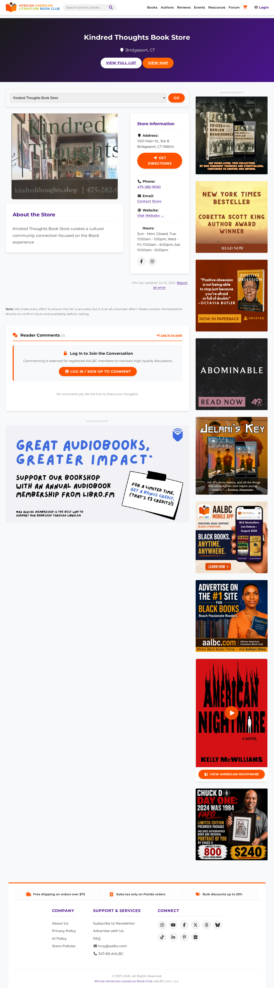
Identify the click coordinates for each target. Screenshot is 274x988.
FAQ (96, 939)
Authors (167, 7)
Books (152, 7)
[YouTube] (173, 925)
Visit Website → (150, 216)
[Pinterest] (184, 937)
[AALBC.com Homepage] (32, 7)
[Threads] (206, 925)
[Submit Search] (110, 7)
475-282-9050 (149, 187)
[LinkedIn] (173, 937)
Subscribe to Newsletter (114, 923)
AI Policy (59, 939)
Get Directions (159, 161)
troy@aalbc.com (112, 946)
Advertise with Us (108, 931)
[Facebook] (184, 925)
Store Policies (63, 946)
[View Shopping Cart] (246, 7)
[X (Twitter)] (195, 925)
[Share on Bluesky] (217, 925)
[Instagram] (162, 925)
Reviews (184, 7)
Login (264, 7)
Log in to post (171, 335)
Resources (216, 7)
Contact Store (149, 201)
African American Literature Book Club (123, 981)
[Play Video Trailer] (231, 713)
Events (199, 7)
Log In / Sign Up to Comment (100, 371)
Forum (234, 7)
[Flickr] (195, 937)
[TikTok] (162, 937)
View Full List (121, 63)
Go (176, 98)
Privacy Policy (64, 931)
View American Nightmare (234, 774)
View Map (158, 63)
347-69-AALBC (110, 954)
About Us (60, 923)
